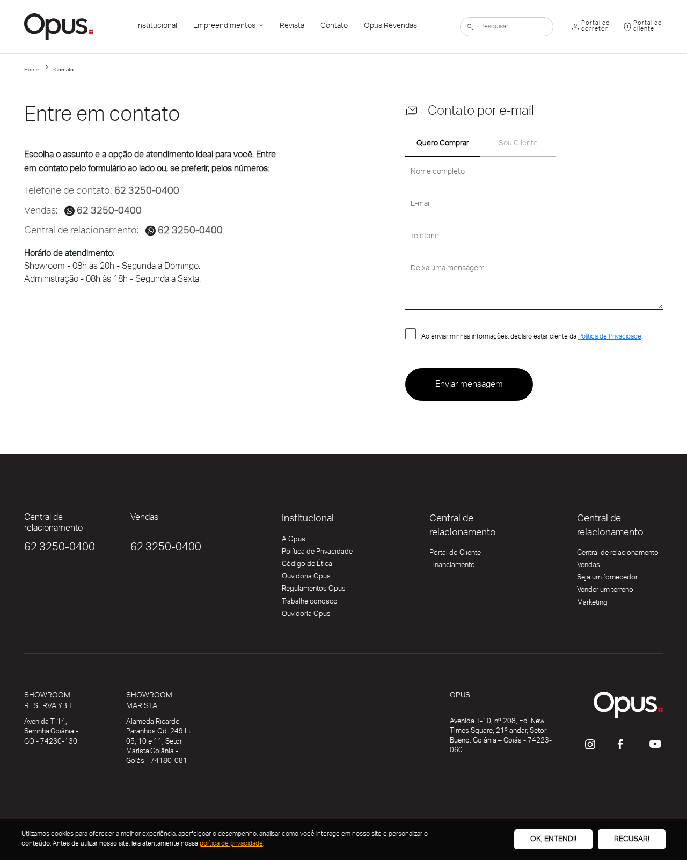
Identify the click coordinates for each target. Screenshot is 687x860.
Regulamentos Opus (314, 591)
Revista (292, 26)
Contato (334, 26)
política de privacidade (231, 844)
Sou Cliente (518, 144)
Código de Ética (307, 566)
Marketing (592, 605)
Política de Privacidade (609, 337)
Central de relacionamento (618, 555)
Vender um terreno (605, 592)
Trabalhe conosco (310, 603)
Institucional (156, 26)
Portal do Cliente (455, 555)
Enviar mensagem (469, 385)
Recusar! (631, 840)
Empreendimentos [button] (225, 26)
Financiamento (452, 567)
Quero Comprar (442, 144)
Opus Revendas (390, 26)
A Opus (293, 541)
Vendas (588, 567)
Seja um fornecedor (607, 579)
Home (31, 70)
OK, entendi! (553, 840)
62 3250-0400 (59, 548)
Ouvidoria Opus (306, 578)
